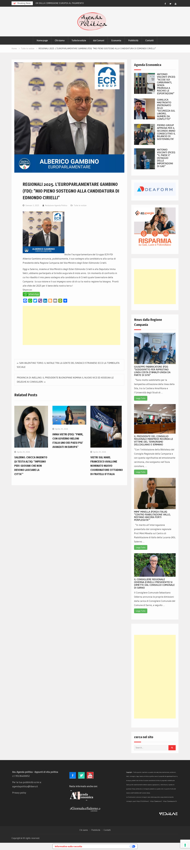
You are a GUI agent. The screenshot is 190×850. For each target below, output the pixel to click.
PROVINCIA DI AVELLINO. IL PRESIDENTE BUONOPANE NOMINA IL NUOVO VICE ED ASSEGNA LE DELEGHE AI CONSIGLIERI (65, 379)
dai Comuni (98, 40)
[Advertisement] (71, 325)
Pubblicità (133, 40)
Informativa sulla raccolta (68, 846)
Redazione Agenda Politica (56, 205)
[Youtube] (175, 4)
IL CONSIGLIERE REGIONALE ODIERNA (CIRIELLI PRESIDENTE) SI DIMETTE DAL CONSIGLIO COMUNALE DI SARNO (154, 583)
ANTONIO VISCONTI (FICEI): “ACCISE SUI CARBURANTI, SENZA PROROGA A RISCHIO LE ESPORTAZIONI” (166, 84)
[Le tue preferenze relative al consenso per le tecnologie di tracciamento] (185, 845)
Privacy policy (19, 792)
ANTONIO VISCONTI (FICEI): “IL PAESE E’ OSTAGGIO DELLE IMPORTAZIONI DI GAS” (166, 158)
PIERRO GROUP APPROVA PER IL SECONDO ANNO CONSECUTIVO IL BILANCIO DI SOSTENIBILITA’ (166, 132)
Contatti (149, 40)
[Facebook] (165, 4)
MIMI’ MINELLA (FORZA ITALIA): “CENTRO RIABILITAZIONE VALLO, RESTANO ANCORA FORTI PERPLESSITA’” (152, 515)
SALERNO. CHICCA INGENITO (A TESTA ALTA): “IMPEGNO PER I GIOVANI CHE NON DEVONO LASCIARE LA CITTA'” (30, 466)
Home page (42, 40)
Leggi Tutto (140, 398)
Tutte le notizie (79, 40)
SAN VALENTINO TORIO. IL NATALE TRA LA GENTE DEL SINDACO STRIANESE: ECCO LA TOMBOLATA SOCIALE (68, 365)
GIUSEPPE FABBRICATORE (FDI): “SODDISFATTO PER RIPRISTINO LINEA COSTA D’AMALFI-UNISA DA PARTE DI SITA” (152, 370)
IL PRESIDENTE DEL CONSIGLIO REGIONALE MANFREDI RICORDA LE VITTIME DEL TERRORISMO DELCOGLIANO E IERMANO (153, 440)
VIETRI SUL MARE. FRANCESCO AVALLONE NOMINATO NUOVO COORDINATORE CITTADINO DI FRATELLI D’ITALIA (106, 466)
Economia (116, 40)
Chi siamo (60, 40)
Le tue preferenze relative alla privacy (107, 846)
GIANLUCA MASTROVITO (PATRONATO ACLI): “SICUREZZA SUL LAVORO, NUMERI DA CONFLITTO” (166, 109)
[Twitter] (170, 4)
